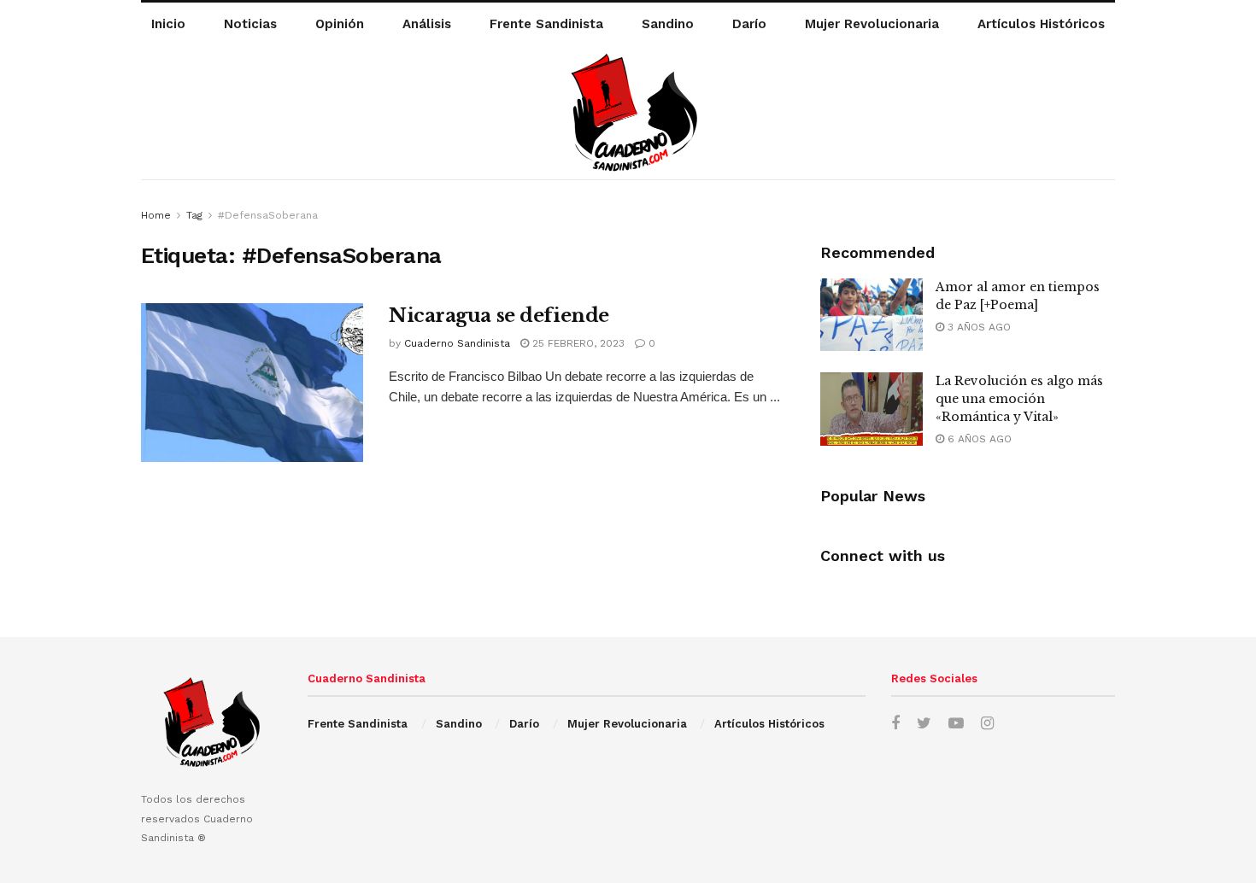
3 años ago (977, 327)
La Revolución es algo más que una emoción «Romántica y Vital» (1019, 398)
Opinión (339, 24)
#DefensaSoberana (268, 215)
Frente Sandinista (546, 24)
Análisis (426, 24)
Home (156, 215)
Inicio (168, 24)
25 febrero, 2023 (577, 343)
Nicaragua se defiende (499, 315)
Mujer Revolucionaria (872, 24)
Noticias (250, 24)
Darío (749, 24)
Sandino (668, 24)
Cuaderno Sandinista (457, 343)
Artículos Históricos (1041, 24)
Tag (194, 215)
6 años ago (978, 439)
